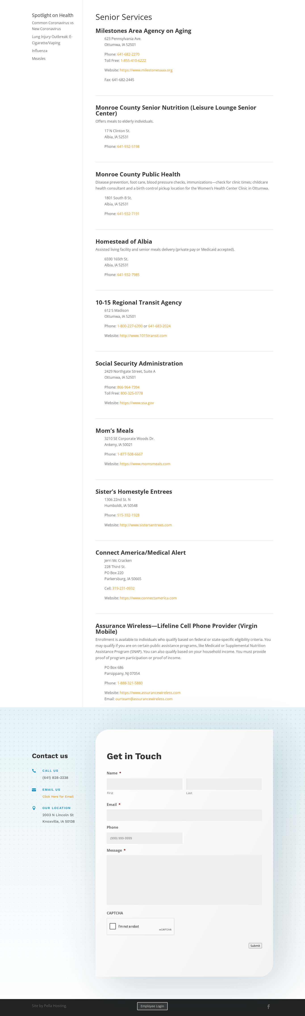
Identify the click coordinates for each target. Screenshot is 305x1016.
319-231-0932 (123, 588)
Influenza (39, 50)
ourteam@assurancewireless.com (144, 698)
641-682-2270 (128, 54)
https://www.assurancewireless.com (150, 692)
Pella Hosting (55, 1005)
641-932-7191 (128, 213)
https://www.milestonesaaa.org (146, 70)
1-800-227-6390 (130, 326)
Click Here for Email (57, 796)
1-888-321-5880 (130, 683)
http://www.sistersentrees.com (146, 525)
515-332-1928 (128, 515)
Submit (255, 946)
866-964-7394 (128, 387)
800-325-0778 (132, 393)
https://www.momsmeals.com (145, 463)
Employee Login (152, 1006)
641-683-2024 (159, 326)
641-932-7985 (128, 274)
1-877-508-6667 (130, 454)
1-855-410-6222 (133, 60)
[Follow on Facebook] (268, 1006)
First (110, 793)
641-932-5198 (128, 146)
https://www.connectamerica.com (148, 598)
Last (189, 793)
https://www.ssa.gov (137, 402)
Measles (39, 58)
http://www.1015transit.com (143, 335)
